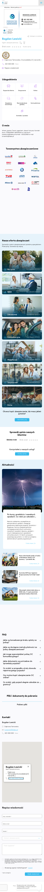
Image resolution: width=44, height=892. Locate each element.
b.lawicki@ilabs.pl (11, 730)
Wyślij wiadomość (33, 874)
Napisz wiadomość (12, 68)
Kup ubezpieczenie (32, 269)
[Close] (28, 766)
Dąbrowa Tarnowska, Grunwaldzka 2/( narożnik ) (23, 60)
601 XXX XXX (12, 64)
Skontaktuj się (22, 419)
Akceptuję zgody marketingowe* (16, 868)
